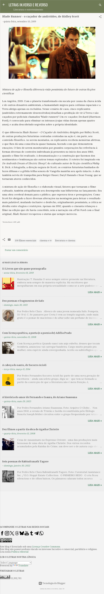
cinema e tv (46, 240)
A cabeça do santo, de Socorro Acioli (24, 365)
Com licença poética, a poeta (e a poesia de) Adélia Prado (37, 332)
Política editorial (19, 552)
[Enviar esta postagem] (9, 240)
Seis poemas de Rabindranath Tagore (25, 461)
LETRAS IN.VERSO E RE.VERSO (28, 4)
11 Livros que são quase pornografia (24, 268)
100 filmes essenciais (25, 240)
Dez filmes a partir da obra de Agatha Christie (30, 429)
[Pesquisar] (100, 5)
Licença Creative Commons (46, 546)
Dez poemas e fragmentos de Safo (23, 300)
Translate (23, 565)
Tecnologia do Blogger (53, 583)
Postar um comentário (16, 250)
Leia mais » (95, 292)
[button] (100, 17)
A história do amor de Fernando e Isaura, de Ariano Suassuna (39, 397)
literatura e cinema (65, 240)
